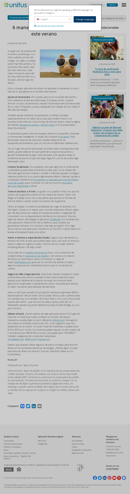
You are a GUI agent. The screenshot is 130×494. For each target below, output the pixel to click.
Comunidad (8, 440)
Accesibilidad (77, 440)
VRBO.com (30, 339)
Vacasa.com (44, 339)
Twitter (28, 406)
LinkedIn (33, 406)
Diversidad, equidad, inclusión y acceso (20, 453)
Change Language (85, 19)
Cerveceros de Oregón (37, 255)
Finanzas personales (19, 17)
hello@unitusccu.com (114, 452)
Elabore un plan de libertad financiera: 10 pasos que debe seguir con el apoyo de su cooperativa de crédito (107, 131)
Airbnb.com (58, 320)
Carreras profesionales (13, 444)
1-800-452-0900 (112, 449)
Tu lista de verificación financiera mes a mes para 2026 (107, 71)
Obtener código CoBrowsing (80, 468)
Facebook (22, 406)
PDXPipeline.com (22, 262)
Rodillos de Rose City (36, 252)
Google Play (42, 444)
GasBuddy (55, 219)
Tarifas (74, 447)
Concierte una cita (113, 446)
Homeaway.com (16, 339)
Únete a (112, 5)
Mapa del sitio (78, 453)
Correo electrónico (39, 406)
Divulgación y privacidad (81, 450)
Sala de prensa (78, 444)
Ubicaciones (111, 455)
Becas (6, 450)
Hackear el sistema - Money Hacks (37, 124)
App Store (42, 440)
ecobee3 (64, 136)
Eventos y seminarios (12, 447)
